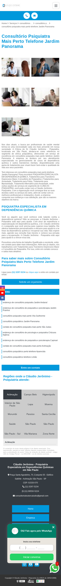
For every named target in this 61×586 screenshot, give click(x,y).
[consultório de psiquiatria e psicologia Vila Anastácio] (16, 97)
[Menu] (55, 6)
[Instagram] (24, 564)
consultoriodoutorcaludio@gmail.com (31, 496)
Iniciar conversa (31, 557)
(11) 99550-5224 (31, 491)
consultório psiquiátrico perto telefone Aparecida (24, 351)
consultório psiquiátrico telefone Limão (20, 357)
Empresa (30, 518)
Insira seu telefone (31, 542)
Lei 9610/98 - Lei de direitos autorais (35, 454)
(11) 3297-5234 (19, 272)
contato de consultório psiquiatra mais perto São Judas (27, 327)
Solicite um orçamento (30, 282)
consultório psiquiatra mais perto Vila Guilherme (24, 316)
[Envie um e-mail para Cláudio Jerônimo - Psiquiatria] (34, 15)
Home (30, 509)
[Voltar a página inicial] (11, 5)
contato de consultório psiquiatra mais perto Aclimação (27, 346)
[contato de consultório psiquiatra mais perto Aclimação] (16, 127)
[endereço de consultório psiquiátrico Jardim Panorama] (16, 67)
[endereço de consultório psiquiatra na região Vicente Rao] (45, 67)
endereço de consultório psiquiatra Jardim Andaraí (25, 302)
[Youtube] (36, 564)
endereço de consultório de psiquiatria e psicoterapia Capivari (30, 340)
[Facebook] (30, 564)
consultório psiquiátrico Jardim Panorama (21, 321)
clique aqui (33, 272)
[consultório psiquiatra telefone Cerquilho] (45, 97)
